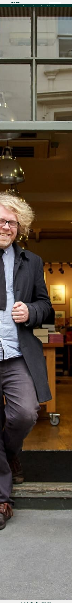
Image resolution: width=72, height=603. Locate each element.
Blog (40, 3)
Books (25, 3)
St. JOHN (43, 3)
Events (28, 3)
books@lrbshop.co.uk (50, 5)
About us (37, 3)
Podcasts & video (32, 3)
